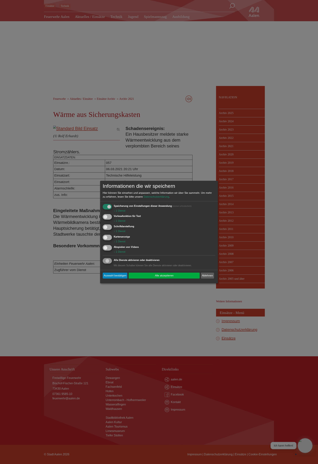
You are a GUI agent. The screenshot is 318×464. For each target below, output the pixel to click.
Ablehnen (207, 275)
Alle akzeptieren (164, 275)
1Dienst (119, 210)
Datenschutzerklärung (156, 196)
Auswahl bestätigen (115, 275)
